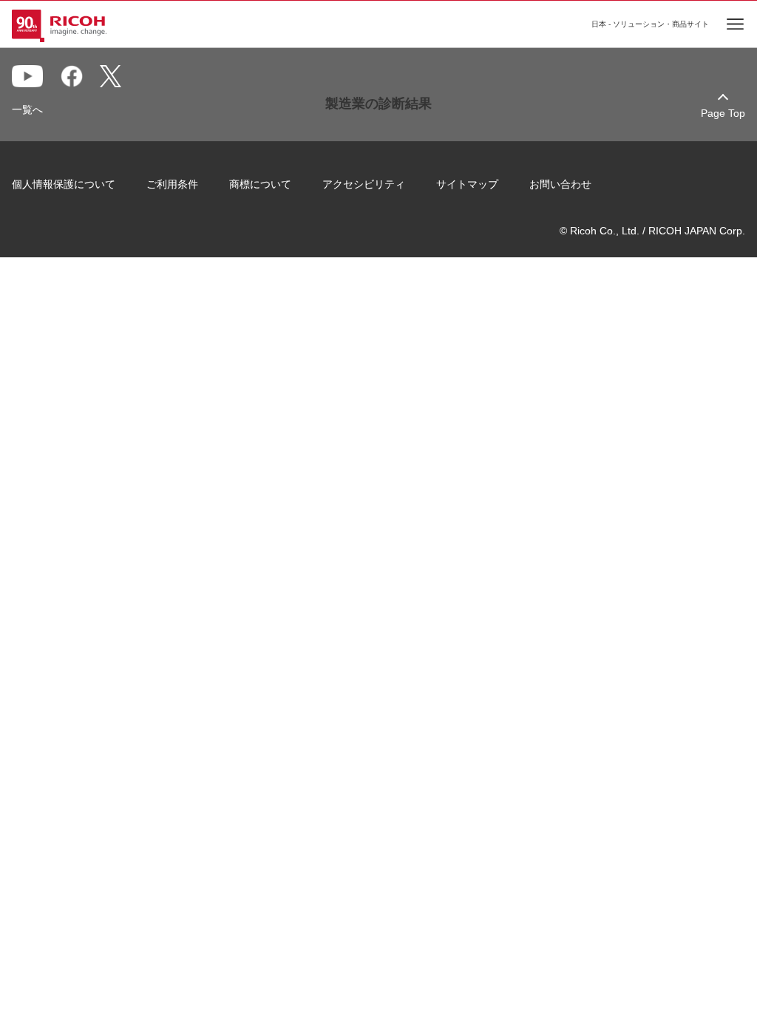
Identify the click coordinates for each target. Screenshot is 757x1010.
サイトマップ (467, 184)
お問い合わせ (560, 184)
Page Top (723, 113)
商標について (260, 184)
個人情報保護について (63, 184)
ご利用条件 (172, 184)
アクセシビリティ (363, 184)
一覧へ (27, 109)
